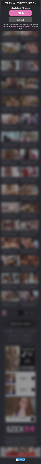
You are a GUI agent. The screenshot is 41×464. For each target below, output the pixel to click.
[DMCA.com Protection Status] (20, 460)
